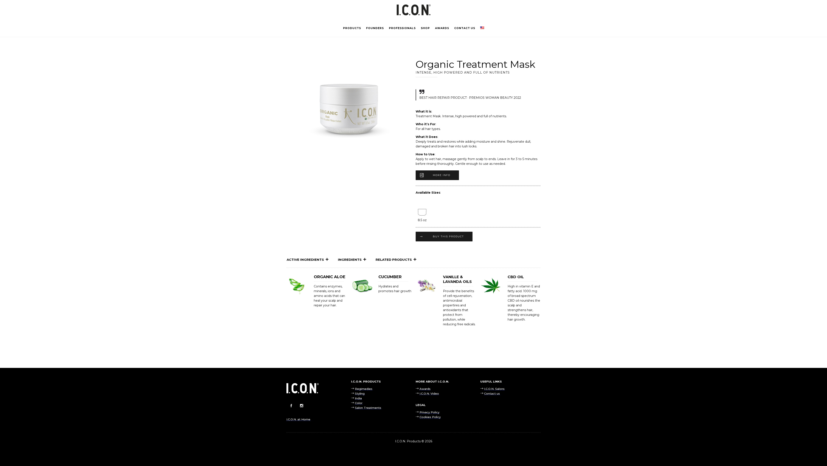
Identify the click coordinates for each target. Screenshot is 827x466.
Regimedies (363, 388)
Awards (442, 28)
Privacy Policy (429, 412)
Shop (425, 28)
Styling (360, 393)
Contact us (464, 28)
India (358, 398)
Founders (375, 28)
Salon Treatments (368, 407)
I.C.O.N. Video (429, 393)
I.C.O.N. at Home (298, 419)
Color (358, 403)
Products (352, 28)
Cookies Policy (430, 417)
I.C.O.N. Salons (494, 388)
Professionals (402, 28)
